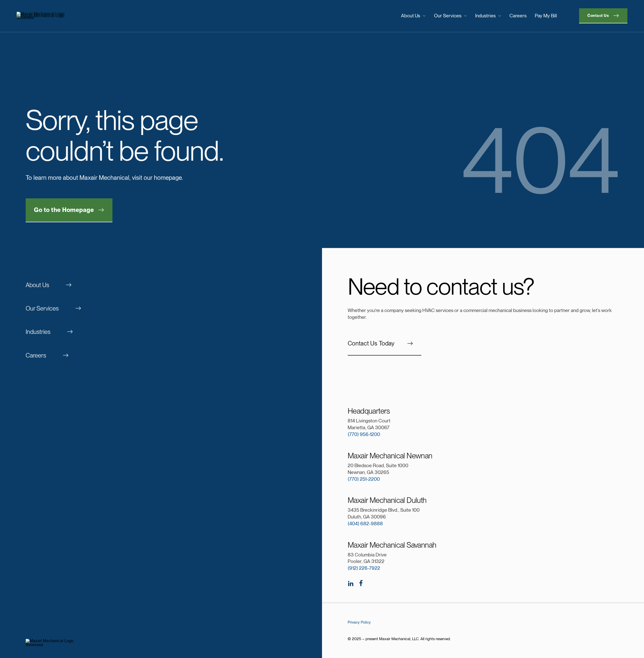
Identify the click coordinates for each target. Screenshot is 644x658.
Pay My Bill (546, 16)
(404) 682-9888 (365, 524)
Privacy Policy (359, 622)
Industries (485, 16)
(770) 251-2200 (364, 479)
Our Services (447, 16)
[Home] (87, 16)
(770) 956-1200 (364, 434)
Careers (518, 16)
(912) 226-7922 (364, 568)
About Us (410, 16)
